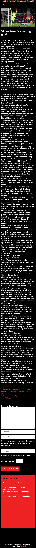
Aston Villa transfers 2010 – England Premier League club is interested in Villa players (16, 392)
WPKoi (23, 546)
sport (5, 387)
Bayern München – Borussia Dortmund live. (14, 488)
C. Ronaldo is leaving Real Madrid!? (16, 496)
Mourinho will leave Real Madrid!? (16, 491)
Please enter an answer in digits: (15, 455)
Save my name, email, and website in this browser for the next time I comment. (17, 443)
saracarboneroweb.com (18, 1)
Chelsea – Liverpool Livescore (14, 494)
